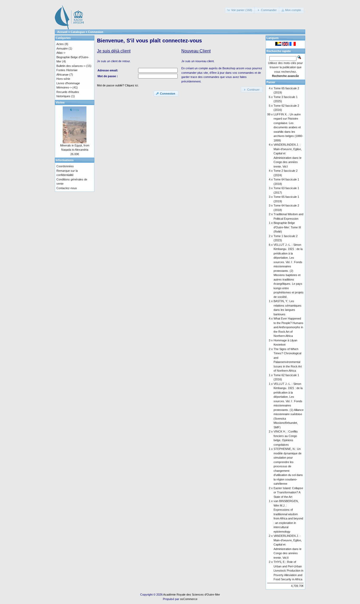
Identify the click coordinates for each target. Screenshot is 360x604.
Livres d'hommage (68, 83)
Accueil (62, 31)
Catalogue (78, 31)
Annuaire (62, 48)
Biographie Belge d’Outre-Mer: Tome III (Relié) (287, 227)
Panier (270, 82)
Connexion (95, 31)
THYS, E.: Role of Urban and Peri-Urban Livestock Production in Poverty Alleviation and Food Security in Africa (288, 570)
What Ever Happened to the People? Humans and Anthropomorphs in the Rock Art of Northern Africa (288, 327)
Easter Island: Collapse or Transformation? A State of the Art (288, 492)
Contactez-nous (66, 188)
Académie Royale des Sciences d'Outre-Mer (191, 594)
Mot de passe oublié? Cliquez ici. (118, 85)
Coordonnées (65, 166)
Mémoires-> (64, 87)
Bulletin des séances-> (70, 65)
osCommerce (188, 599)
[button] (240, 10)
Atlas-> (60, 52)
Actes (60, 44)
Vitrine (60, 102)
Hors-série (63, 78)
